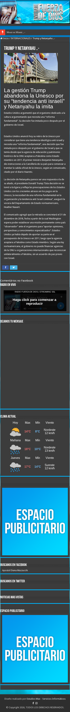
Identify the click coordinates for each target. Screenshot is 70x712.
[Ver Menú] (4, 9)
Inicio (6, 38)
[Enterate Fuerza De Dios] (35, 12)
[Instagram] (36, 703)
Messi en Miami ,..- (16, 32)
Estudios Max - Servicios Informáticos (46, 698)
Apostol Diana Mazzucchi (15, 570)
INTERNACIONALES (21, 38)
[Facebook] (33, 703)
